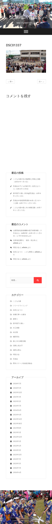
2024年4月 (17, 415)
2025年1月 (17, 401)
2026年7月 (17, 383)
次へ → (41, 81)
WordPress (35, 521)
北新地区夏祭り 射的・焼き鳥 (24, 240)
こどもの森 (17, 301)
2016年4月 (17, 472)
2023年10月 (17, 423)
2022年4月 (17, 446)
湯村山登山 (17, 350)
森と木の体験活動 (19, 341)
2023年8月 (17, 428)
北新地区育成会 (26, 17)
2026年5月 (17, 388)
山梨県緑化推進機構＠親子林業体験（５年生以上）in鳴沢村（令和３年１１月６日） (27, 233)
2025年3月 (17, 397)
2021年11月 (17, 455)
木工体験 (16, 328)
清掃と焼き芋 (18, 346)
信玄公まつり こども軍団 (22, 252)
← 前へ (10, 81)
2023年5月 (17, 432)
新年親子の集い (18, 323)
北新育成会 (26, 501)
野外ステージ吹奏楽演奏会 (22, 363)
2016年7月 (17, 468)
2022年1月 (17, 450)
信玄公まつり (18, 310)
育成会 (15, 359)
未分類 (15, 332)
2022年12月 (17, 437)
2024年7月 (17, 406)
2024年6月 (17, 410)
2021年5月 (17, 463)
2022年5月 (17, 441)
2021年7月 (17, 459)
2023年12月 (17, 419)
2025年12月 (17, 392)
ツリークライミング (20, 306)
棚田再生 (16, 337)
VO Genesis (23, 236)
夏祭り (15, 319)
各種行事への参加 (19, 314)
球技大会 (16, 247)
